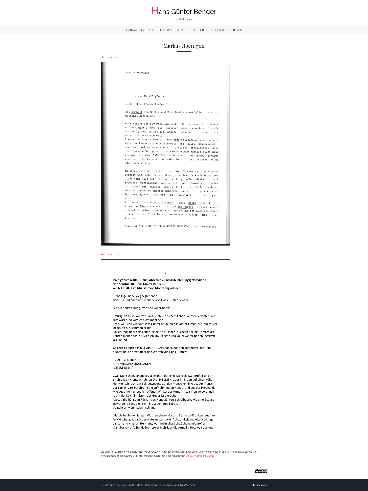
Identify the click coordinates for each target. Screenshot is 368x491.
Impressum (262, 485)
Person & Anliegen (134, 30)
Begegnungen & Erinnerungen (227, 30)
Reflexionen (199, 30)
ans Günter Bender (184, 12)
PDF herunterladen (110, 57)
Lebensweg (166, 30)
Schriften (182, 30)
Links (253, 485)
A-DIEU (152, 30)
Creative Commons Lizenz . (200, 455)
